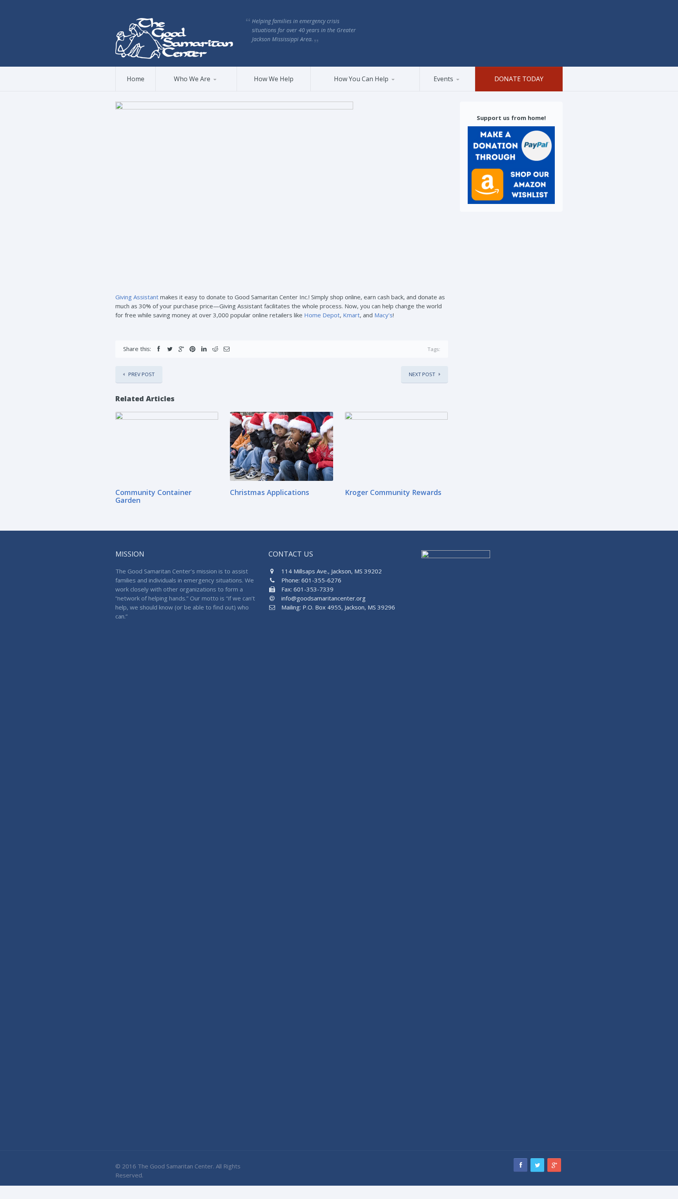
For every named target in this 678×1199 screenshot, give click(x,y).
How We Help (273, 79)
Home (135, 79)
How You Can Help (361, 79)
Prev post (141, 374)
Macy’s (383, 315)
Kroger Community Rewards (393, 492)
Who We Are (192, 79)
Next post (422, 374)
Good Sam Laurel (195, 89)
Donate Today (518, 79)
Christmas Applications (269, 492)
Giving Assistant (137, 297)
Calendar (458, 89)
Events (443, 79)
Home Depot (322, 315)
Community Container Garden (153, 496)
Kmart (351, 315)
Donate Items (354, 89)
